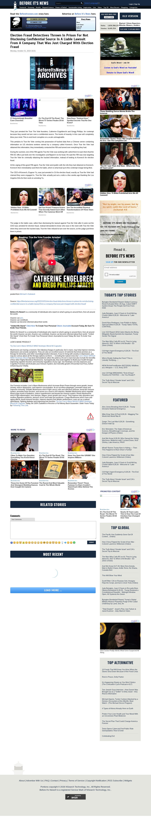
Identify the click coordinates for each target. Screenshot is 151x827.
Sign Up (137, 4)
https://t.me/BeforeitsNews (111, 234)
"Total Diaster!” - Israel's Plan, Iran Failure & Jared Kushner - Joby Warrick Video (119, 610)
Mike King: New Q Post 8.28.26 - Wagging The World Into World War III (120, 415)
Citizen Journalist (63, 326)
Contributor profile (31, 27)
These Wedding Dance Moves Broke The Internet (117, 112)
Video (100, 7)
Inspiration (87, 7)
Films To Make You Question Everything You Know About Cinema (22, 457)
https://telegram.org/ (131, 227)
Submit (120, 281)
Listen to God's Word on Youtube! (120, 67)
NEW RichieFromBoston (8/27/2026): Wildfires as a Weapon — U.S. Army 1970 (120, 366)
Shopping (124, 7)
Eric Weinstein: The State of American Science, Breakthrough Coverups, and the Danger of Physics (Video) (118, 431)
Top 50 (105, 7)
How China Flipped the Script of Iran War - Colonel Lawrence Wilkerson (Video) (118, 456)
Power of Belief (61, 7)
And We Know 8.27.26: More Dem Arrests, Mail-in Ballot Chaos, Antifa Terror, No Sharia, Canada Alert (119, 568)
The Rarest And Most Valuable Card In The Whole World (51, 484)
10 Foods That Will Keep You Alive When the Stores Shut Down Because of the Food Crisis (120, 670)
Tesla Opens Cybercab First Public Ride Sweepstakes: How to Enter (117, 730)
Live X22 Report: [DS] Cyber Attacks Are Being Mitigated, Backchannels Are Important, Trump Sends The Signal (120, 334)
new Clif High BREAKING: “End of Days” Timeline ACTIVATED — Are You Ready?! (118, 374)
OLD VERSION (130, 16)
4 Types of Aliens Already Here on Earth (117, 708)
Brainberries (14, 213)
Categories (133, 7)
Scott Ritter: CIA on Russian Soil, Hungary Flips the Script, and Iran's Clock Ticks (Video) (120, 582)
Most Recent (114, 7)
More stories (42, 27)
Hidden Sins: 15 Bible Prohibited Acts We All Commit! (24, 209)
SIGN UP (109, 262)
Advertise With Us (34, 780)
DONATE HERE (109, 17)
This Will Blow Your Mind (112, 575)
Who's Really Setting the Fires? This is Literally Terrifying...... (117, 359)
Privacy (63, 780)
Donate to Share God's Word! (120, 72)
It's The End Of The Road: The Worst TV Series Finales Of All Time (51, 457)
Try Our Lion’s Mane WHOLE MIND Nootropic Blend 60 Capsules (36, 346)
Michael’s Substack (27, 294)
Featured (23, 7)
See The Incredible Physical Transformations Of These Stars (80, 209)
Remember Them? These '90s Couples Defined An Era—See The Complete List (120, 139)
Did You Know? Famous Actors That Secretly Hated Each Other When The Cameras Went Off (52, 210)
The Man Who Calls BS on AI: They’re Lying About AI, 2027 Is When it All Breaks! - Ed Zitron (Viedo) (119, 343)
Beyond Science (48, 7)
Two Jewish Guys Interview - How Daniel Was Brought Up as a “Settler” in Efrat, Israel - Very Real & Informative (120, 692)
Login (131, 4)
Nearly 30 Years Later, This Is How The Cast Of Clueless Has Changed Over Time (130, 515)
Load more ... (53, 590)
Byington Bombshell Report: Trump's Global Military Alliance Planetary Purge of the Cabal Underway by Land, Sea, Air (120, 602)
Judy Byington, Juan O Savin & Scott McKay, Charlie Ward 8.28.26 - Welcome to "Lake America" (119, 315)
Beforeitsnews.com (29, 14)
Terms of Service (76, 780)
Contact (54, 780)
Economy (31, 7)
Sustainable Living (75, 7)
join (21, 318)
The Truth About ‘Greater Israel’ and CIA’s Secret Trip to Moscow (118, 381)
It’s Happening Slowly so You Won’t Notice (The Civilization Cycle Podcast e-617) (119, 683)
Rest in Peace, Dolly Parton (113, 677)
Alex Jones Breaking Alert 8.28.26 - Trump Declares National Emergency (118, 408)
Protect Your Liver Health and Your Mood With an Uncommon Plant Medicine (120, 715)
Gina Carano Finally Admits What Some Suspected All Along (119, 651)
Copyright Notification (96, 780)
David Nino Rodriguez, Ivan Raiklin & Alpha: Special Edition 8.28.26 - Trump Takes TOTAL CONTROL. (120, 325)
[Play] (120, 47)
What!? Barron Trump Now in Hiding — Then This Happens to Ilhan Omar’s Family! (119, 449)
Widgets (128, 780)
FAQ (47, 780)
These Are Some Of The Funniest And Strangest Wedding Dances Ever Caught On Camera (24, 485)
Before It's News (33, 3)
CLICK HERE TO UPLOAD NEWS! (130, 29)
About (22, 780)
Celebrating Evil (108, 736)
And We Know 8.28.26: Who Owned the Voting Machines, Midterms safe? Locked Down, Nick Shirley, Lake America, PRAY (120, 440)
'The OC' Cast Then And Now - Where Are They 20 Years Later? (120, 167)
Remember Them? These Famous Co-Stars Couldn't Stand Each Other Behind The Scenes (80, 486)
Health (38, 7)
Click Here (31, 326)
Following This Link (20, 405)
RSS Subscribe (115, 780)
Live (94, 7)
